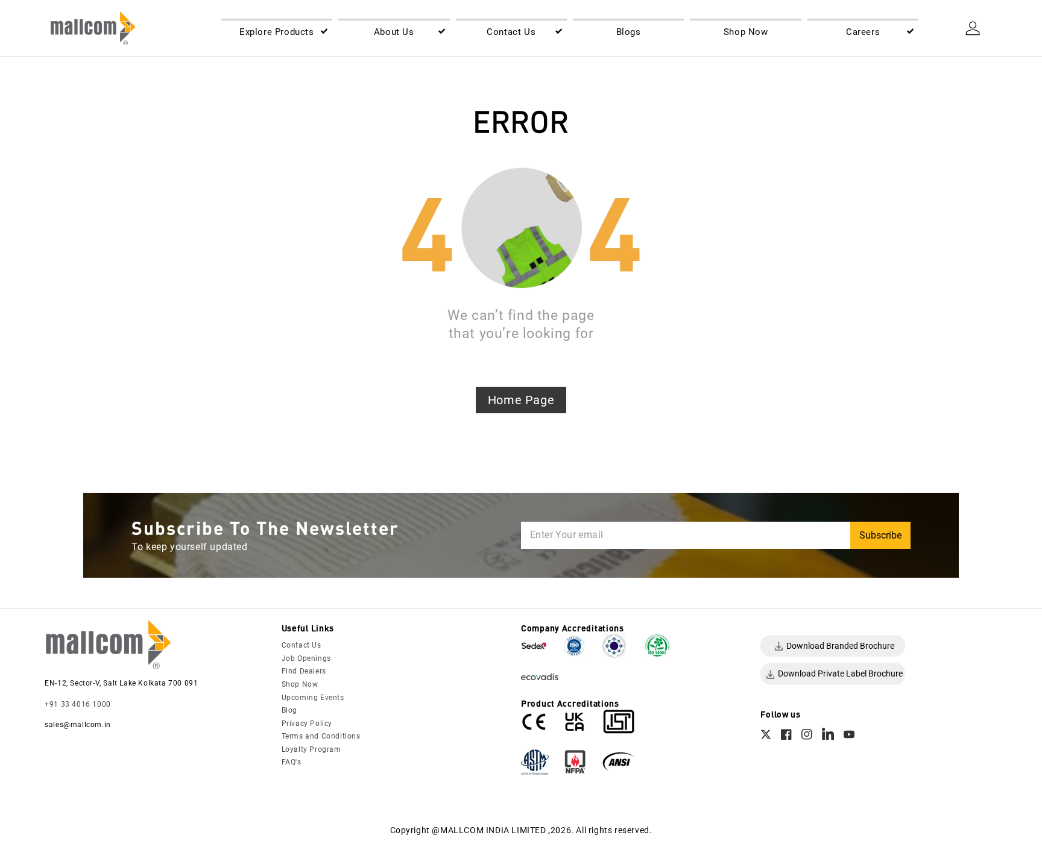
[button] (276, 32)
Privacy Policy (307, 723)
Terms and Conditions (321, 736)
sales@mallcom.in (78, 724)
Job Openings (306, 658)
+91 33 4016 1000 (78, 704)
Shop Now (300, 684)
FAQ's (292, 762)
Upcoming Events (313, 697)
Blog (289, 710)
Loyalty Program (311, 749)
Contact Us (301, 645)
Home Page (521, 400)
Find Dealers (304, 671)
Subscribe (880, 535)
